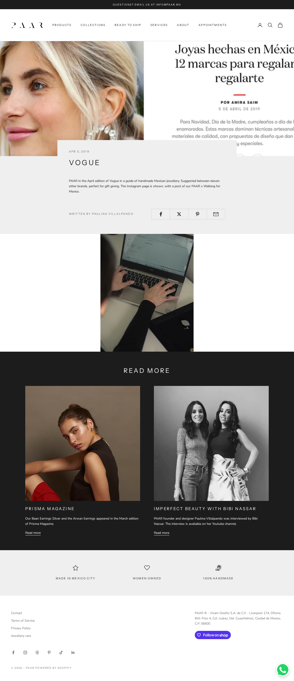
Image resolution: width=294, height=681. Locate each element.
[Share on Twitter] (179, 214)
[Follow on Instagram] (25, 652)
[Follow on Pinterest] (49, 652)
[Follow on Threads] (37, 652)
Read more (33, 533)
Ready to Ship (128, 25)
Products (61, 25)
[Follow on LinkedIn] (73, 652)
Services (159, 25)
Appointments (212, 25)
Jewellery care (21, 636)
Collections (93, 25)
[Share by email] (216, 214)
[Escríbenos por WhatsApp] (282, 669)
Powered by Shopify (53, 668)
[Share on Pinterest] (198, 214)
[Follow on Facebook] (13, 652)
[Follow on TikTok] (61, 652)
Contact (16, 613)
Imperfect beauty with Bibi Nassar (205, 508)
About (183, 25)
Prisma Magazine (50, 508)
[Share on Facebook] (161, 214)
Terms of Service (23, 620)
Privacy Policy (21, 628)
